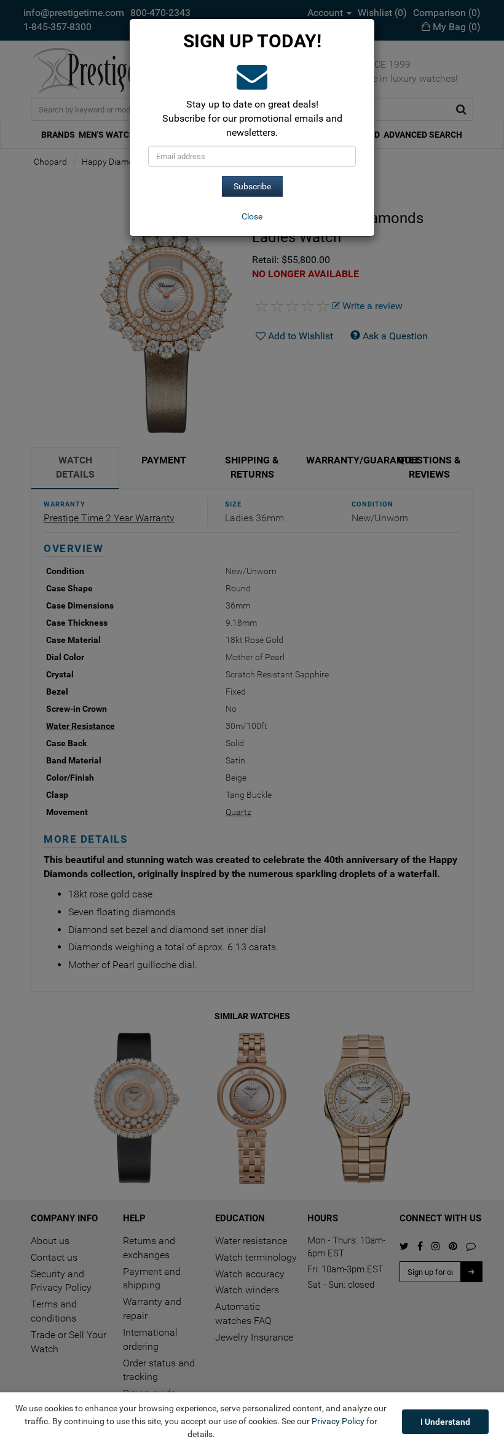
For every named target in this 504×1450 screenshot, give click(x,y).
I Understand (445, 1422)
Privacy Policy (338, 1421)
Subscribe (252, 186)
